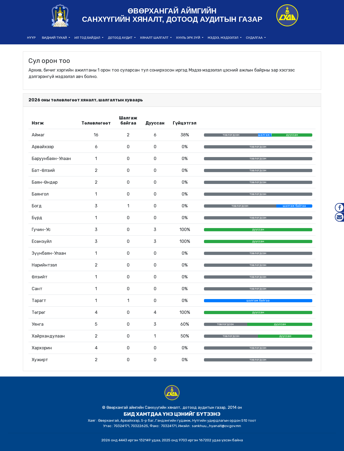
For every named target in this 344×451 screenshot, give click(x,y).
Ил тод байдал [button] (87, 38)
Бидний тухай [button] (55, 38)
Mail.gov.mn (339, 217)
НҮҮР (31, 38)
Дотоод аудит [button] (120, 38)
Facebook (339, 207)
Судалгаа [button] (254, 38)
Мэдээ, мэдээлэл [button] (223, 38)
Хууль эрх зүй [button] (188, 38)
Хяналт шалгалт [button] (154, 38)
